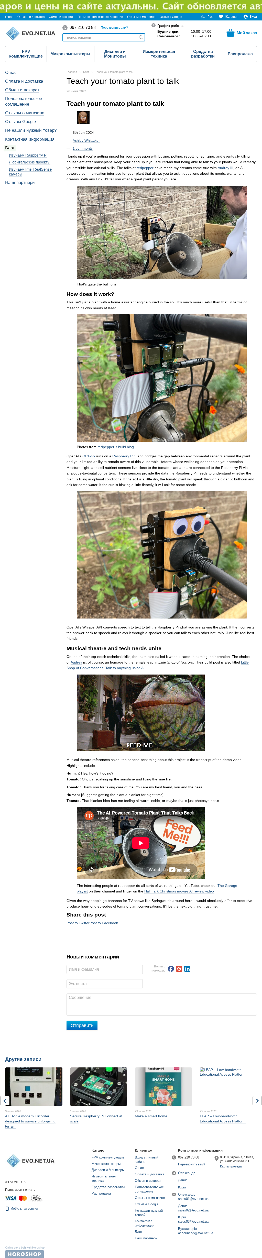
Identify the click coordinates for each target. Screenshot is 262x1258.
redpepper (145, 168)
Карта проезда (231, 1166)
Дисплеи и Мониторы (115, 53)
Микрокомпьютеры (70, 54)
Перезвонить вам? (114, 27)
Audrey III (225, 168)
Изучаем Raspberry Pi (28, 155)
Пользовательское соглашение (100, 17)
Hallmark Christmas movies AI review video (179, 891)
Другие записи (23, 1059)
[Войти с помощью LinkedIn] (187, 969)
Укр (203, 16)
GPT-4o (88, 456)
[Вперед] (257, 1100)
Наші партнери (20, 182)
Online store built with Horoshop (25, 1247)
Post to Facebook (104, 923)
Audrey (76, 662)
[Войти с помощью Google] (179, 969)
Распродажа (240, 54)
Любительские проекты (29, 162)
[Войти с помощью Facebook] (171, 969)
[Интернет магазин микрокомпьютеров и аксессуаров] (30, 1161)
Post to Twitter (78, 923)
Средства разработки (203, 53)
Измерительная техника (159, 53)
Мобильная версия (24, 1208)
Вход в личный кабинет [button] (146, 1159)
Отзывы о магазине (141, 17)
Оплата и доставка (31, 17)
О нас (9, 17)
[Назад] (4, 1100)
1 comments (83, 148)
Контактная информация (29, 139)
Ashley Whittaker (86, 140)
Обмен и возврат (61, 17)
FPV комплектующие (26, 53)
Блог (9, 148)
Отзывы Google (171, 17)
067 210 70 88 (83, 28)
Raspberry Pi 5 (124, 456)
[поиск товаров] (141, 37)
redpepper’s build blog (115, 447)
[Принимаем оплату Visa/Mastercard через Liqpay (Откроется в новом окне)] (16, 1198)
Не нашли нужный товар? (31, 130)
